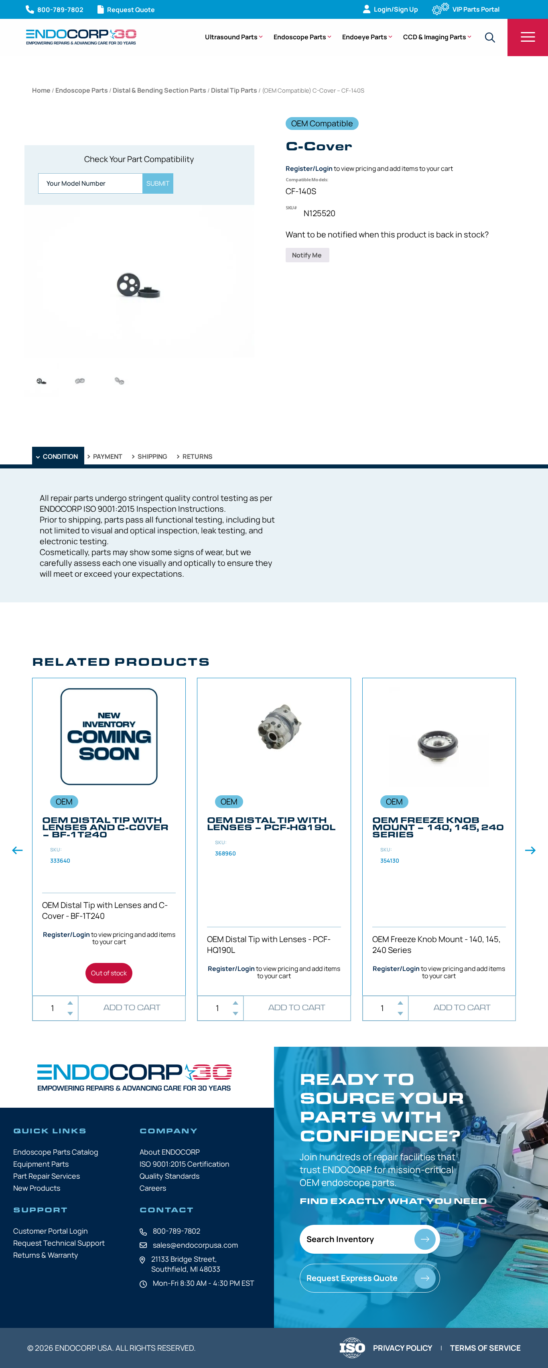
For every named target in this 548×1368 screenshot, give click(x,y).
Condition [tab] (60, 456)
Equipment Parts (41, 1164)
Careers (153, 1188)
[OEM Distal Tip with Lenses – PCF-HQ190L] (273, 836)
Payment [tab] (107, 456)
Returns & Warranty (45, 1255)
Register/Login (309, 168)
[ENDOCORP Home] (81, 37)
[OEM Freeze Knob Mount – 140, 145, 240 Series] (439, 836)
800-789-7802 (176, 1231)
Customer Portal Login (50, 1231)
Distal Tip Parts (234, 90)
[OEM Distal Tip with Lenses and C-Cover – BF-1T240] (108, 836)
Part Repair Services (46, 1176)
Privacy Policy (402, 1348)
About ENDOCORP (170, 1152)
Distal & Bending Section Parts (159, 90)
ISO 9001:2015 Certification (184, 1164)
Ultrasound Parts (231, 36)
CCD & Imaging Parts (434, 36)
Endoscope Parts (300, 36)
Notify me (307, 255)
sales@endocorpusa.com (195, 1245)
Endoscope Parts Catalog (55, 1152)
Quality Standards (169, 1176)
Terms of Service (485, 1348)
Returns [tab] (197, 456)
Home (41, 90)
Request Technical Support (59, 1243)
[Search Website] (490, 37)
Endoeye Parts (364, 36)
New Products (36, 1188)
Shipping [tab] (151, 456)
